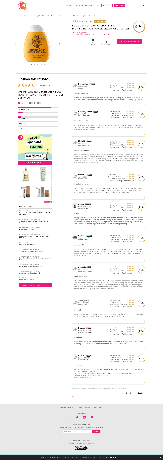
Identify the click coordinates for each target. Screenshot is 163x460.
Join (96, 431)
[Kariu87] (75, 357)
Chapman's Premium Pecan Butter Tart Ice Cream (34, 222)
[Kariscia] (75, 237)
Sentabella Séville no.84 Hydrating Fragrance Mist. (35, 259)
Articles (45, 285)
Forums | (39, 285)
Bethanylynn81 (85, 111)
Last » (140, 393)
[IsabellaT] (75, 176)
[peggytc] (75, 269)
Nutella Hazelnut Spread (27, 244)
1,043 (92, 84)
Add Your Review (128, 41)
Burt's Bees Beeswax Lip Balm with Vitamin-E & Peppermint (35, 213)
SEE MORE (48, 202)
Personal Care (28, 16)
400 (89, 356)
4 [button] (41, 65)
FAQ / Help (98, 407)
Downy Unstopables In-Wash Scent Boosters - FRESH (35, 237)
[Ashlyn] (75, 206)
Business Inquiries (67, 407)
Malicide (82, 141)
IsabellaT (82, 174)
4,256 (89, 236)
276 (89, 267)
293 (96, 112)
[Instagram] (84, 418)
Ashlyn (81, 204)
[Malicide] (75, 143)
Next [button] (60, 44)
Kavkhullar (83, 84)
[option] (38, 43)
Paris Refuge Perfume (27, 280)
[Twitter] (77, 418)
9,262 (88, 204)
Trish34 (21, 249)
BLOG (97, 6)
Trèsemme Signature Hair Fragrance (32, 251)
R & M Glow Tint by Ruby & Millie (30, 273)
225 (90, 175)
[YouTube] (92, 418)
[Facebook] (70, 418)
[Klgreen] (75, 330)
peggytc (82, 267)
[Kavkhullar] (75, 86)
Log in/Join (120, 5)
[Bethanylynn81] (75, 113)
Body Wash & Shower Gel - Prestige (45, 16)
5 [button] (44, 65)
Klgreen (81, 328)
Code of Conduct (84, 407)
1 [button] (31, 65)
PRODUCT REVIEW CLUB (83, 6)
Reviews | (32, 285)
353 (89, 141)
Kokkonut (22, 211)
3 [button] (38, 65)
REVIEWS (68, 6)
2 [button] (34, 65)
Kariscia (81, 235)
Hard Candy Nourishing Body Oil (30, 266)
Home (19, 16)
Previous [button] (16, 44)
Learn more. (114, 457)
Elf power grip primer (26, 229)
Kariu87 (81, 355)
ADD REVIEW (107, 6)
